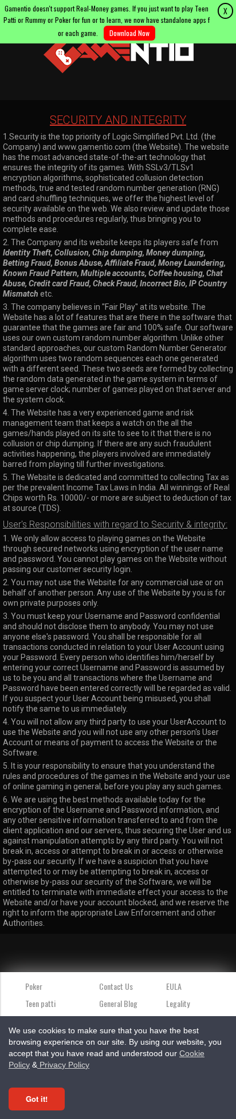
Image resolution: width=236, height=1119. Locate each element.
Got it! (37, 1098)
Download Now (129, 33)
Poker (33, 986)
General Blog (118, 1003)
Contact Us (116, 986)
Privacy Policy (63, 1064)
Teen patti (40, 1003)
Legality (178, 1003)
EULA (174, 986)
